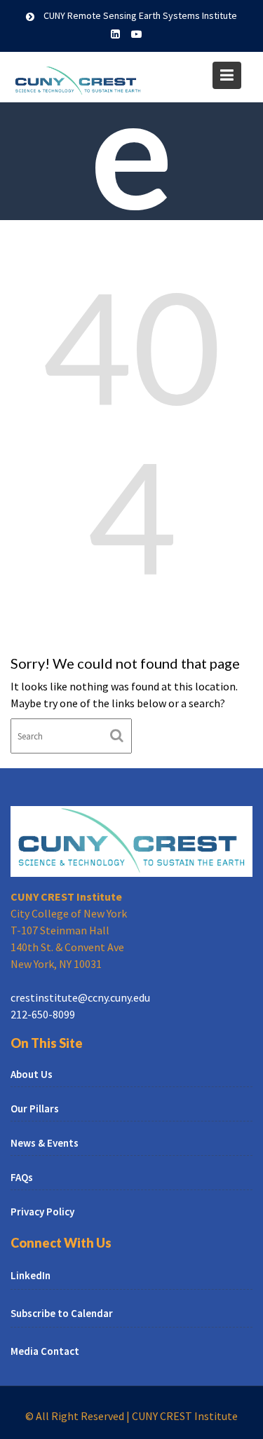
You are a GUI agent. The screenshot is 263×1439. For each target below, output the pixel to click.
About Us (32, 1074)
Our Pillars (35, 1108)
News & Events (45, 1143)
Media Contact (45, 1351)
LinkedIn (30, 1275)
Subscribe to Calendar (62, 1313)
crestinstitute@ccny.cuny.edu (80, 997)
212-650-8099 (43, 1014)
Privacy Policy (42, 1211)
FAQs (22, 1177)
